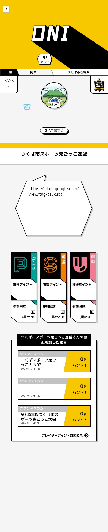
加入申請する (54, 130)
